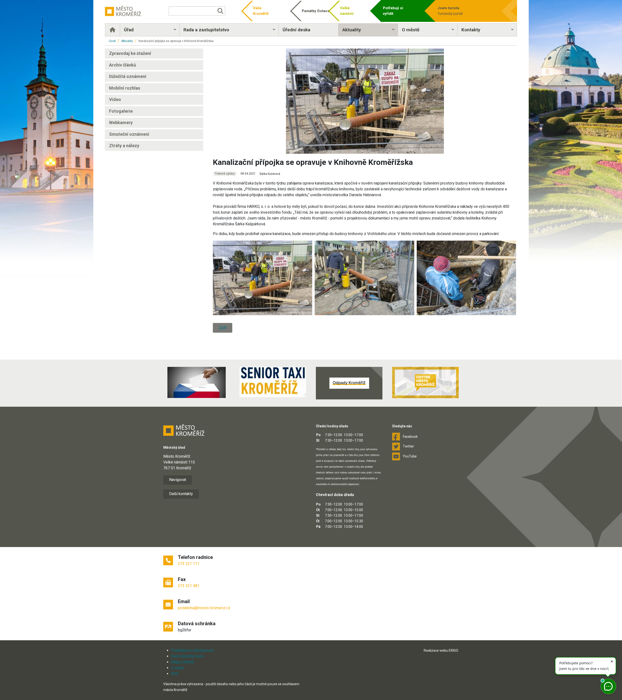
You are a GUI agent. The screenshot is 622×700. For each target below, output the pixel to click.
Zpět (222, 327)
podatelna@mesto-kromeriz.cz (204, 608)
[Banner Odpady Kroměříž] (349, 383)
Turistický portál (450, 11)
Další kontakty (181, 493)
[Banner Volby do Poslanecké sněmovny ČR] (196, 382)
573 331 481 (188, 585)
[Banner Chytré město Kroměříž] (425, 382)
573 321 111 (188, 563)
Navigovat (177, 479)
